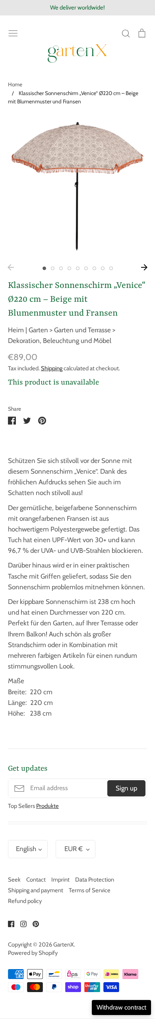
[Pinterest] (33, 923)
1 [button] (44, 268)
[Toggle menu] (13, 32)
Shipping (51, 368)
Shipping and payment (35, 890)
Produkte (47, 805)
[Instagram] (20, 923)
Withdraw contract (121, 1007)
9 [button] (111, 268)
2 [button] (52, 268)
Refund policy (25, 901)
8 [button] (103, 268)
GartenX (63, 944)
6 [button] (86, 268)
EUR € (73, 849)
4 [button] (69, 268)
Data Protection (94, 879)
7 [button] (94, 268)
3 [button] (61, 268)
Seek (14, 879)
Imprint (60, 879)
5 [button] (77, 268)
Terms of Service (89, 890)
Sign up (126, 788)
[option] (77, 187)
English (26, 849)
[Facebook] (8, 923)
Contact (36, 879)
